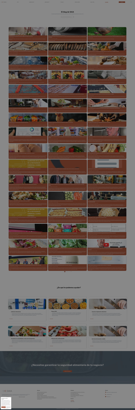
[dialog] (6, 403)
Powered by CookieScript (6, 408)
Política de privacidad (3, 405)
